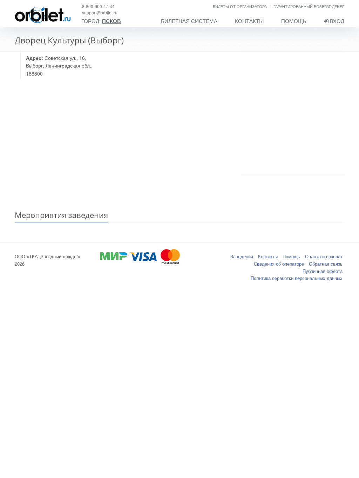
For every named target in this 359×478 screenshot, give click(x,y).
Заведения (241, 256)
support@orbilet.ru (99, 12)
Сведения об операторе (279, 263)
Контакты (249, 20)
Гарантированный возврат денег (308, 6)
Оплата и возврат (324, 256)
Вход (336, 20)
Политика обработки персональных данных (297, 278)
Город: (101, 21)
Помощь (293, 20)
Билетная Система (189, 20)
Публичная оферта (323, 271)
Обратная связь (326, 263)
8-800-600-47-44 (98, 6)
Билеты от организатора (240, 6)
